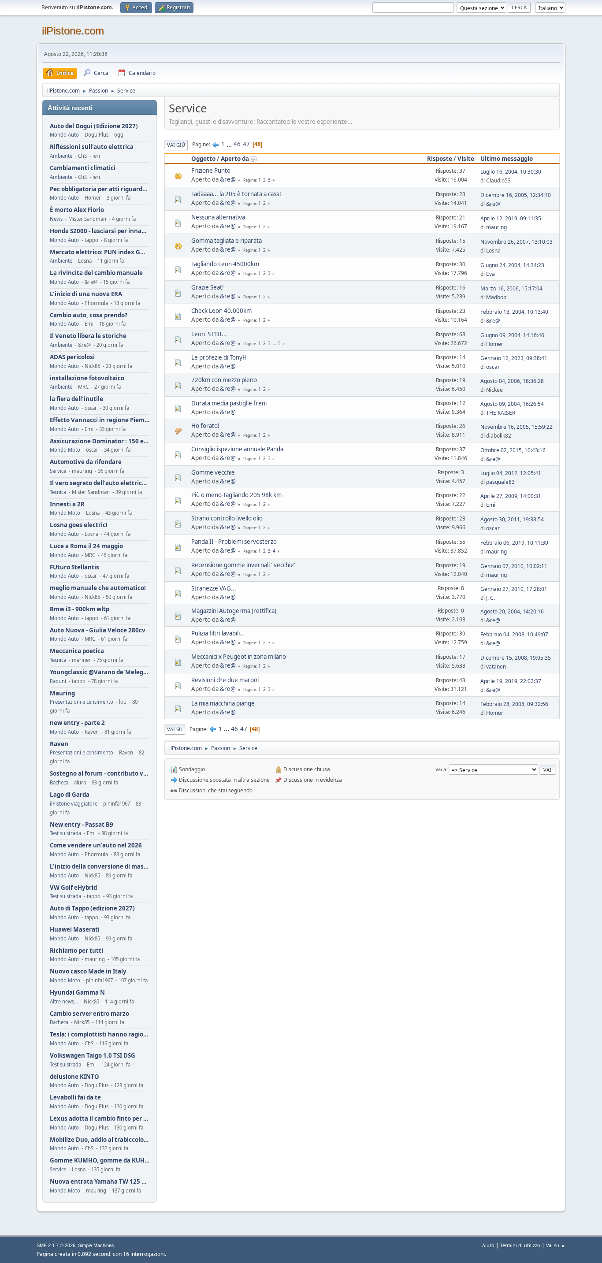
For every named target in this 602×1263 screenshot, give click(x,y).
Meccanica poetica (77, 651)
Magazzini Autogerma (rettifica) (233, 611)
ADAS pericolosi (72, 357)
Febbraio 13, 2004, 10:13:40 (514, 312)
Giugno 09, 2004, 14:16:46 (512, 335)
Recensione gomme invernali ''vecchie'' (244, 565)
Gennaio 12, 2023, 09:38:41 (513, 358)
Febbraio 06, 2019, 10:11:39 (514, 542)
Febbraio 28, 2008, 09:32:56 (514, 704)
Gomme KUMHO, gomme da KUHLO (99, 1160)
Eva (490, 274)
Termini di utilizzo (520, 1245)
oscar (493, 367)
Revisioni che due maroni (225, 680)
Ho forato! (205, 426)
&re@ (228, 179)
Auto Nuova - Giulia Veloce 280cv (97, 630)
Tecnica (58, 492)
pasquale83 (500, 482)
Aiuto (488, 1245)
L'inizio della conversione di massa (99, 866)
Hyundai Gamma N (77, 992)
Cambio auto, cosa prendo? (88, 315)
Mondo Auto (64, 134)
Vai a (440, 769)
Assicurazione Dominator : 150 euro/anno (99, 441)
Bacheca (59, 782)
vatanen (496, 666)
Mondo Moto (65, 449)
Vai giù (176, 144)
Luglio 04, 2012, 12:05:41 (510, 473)
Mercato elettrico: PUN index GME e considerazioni (99, 252)
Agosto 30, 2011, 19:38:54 (512, 519)
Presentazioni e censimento (81, 701)
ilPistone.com (73, 31)
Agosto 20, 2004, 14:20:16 (512, 611)
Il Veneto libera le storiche (88, 336)
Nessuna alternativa (218, 217)
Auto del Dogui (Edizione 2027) (94, 126)
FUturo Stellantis (74, 567)
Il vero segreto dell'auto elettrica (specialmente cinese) (99, 483)
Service (58, 471)
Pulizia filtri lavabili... (218, 633)
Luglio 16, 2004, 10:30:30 (510, 171)
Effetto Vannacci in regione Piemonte (99, 420)
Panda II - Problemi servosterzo (234, 542)
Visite (465, 159)
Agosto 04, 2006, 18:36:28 (512, 381)
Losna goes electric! (79, 525)
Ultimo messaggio (506, 159)
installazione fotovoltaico (87, 378)
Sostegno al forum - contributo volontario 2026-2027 (99, 773)
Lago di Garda (69, 795)
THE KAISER (500, 412)
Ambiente (61, 155)
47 (246, 144)
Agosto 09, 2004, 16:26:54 (512, 404)
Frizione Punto (210, 171)
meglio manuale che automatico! (98, 588)
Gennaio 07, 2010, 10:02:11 (513, 566)
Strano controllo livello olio (227, 518)
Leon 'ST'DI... (209, 334)
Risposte (439, 159)
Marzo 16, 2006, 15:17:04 (511, 288)
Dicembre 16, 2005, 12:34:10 (515, 195)
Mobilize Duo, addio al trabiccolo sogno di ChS (99, 1140)
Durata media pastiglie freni (229, 403)
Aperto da (235, 159)
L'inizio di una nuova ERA (86, 294)
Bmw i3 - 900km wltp (79, 609)
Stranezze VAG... (213, 588)
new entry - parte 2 (77, 723)
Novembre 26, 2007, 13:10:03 (516, 241)
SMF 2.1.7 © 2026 (56, 1245)
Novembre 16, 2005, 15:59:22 (516, 427)
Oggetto (203, 159)
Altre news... (64, 1001)
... (230, 144)
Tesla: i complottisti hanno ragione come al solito (99, 1034)
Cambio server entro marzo (89, 1014)
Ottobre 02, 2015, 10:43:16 (513, 450)
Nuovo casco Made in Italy (88, 971)
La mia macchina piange (223, 703)
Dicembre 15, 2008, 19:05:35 (515, 657)
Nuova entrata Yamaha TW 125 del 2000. (99, 1181)
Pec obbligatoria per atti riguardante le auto (99, 189)
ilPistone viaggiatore (73, 803)
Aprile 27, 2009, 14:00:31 (510, 496)
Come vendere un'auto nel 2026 (96, 845)
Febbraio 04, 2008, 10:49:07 (514, 634)
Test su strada (65, 833)
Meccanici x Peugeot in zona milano (238, 657)
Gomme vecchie (213, 472)
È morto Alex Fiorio (77, 210)
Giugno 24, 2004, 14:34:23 (512, 265)
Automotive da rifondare (86, 462)
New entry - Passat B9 (81, 824)
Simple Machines (96, 1245)
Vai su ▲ (555, 1245)
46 (237, 144)
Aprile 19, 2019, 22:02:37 (510, 681)
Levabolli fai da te (75, 1097)
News (56, 218)
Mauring (62, 693)
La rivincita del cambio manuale (96, 273)
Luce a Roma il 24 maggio (86, 546)
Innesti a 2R (67, 504)
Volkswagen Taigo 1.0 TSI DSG (92, 1055)
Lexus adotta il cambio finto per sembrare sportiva (99, 1118)
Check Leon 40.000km (221, 311)
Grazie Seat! (207, 287)
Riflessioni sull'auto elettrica (92, 147)
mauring (496, 227)
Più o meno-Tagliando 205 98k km (236, 495)
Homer (494, 344)
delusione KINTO (74, 1077)
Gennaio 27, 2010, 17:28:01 (513, 589)
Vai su (174, 729)
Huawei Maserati (75, 929)
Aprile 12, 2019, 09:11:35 (510, 218)
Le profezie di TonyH (219, 357)
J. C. (490, 598)
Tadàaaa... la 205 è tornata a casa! (236, 194)
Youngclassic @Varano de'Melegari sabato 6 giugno (99, 672)
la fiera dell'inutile (76, 399)
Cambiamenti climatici (82, 168)
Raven (59, 744)
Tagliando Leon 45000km (225, 264)
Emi (490, 505)
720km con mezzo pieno (224, 380)
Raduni (58, 681)
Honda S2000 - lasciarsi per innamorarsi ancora (99, 231)
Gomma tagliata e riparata (226, 241)
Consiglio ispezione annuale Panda (237, 449)
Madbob (496, 297)
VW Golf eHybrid (73, 888)
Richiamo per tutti (76, 951)
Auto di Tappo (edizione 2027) (92, 908)
